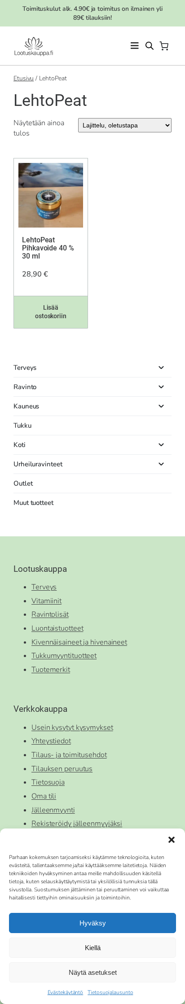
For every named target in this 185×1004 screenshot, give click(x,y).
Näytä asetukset (93, 972)
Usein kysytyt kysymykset (72, 727)
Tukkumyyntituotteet (64, 656)
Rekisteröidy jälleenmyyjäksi (76, 824)
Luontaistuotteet (57, 628)
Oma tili (43, 796)
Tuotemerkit (50, 670)
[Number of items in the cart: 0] (164, 45)
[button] (171, 839)
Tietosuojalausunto (110, 992)
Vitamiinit (46, 601)
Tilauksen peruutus (61, 769)
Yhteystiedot (51, 741)
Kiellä (93, 947)
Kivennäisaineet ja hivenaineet (79, 642)
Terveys (44, 587)
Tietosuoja (48, 782)
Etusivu (23, 78)
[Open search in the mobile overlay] (149, 46)
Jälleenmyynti (53, 810)
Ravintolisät (50, 614)
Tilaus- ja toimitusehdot (69, 755)
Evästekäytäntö (66, 992)
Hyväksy (92, 923)
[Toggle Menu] (134, 46)
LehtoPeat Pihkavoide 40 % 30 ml (48, 248)
